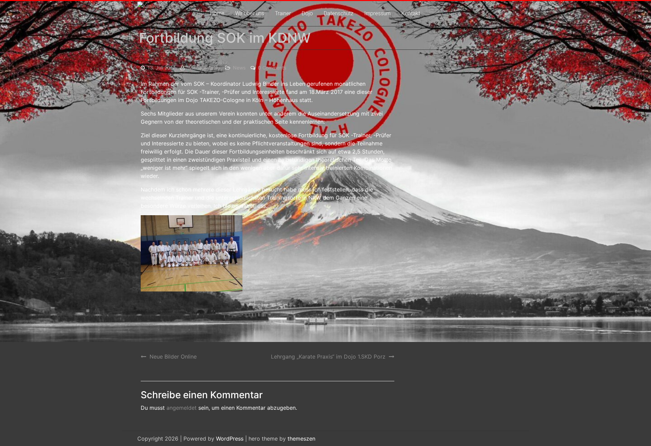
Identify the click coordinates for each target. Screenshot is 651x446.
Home (217, 13)
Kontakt (410, 13)
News (239, 67)
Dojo (307, 13)
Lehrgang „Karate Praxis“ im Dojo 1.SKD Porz (328, 356)
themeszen (301, 438)
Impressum (377, 13)
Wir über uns (249, 13)
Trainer (283, 13)
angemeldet (181, 407)
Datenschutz (338, 13)
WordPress (229, 438)
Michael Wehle (204, 67)
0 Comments (272, 67)
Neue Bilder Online (173, 356)
